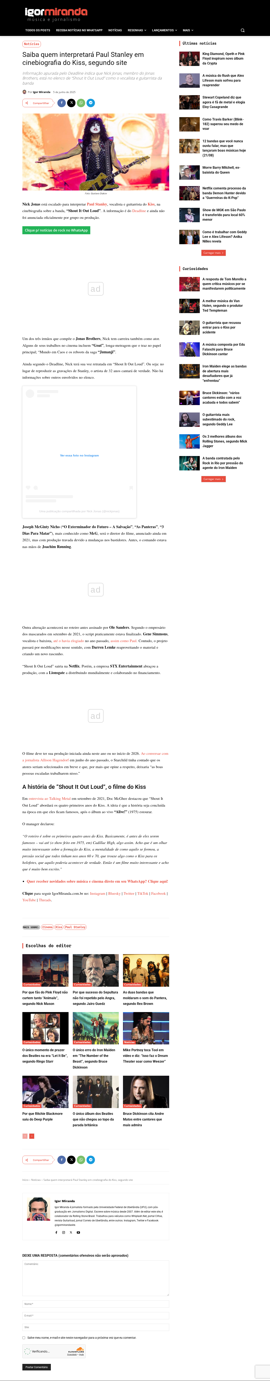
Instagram (97, 893)
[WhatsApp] (81, 103)
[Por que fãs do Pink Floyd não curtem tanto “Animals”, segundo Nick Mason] (45, 970)
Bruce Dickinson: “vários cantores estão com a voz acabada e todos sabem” (221, 397)
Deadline (139, 210)
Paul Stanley (97, 204)
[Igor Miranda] (25, 92)
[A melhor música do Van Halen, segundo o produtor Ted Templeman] (189, 306)
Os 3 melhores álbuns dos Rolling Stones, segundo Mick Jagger (224, 441)
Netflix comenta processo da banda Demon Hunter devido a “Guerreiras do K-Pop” (224, 193)
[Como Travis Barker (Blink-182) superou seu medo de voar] (189, 124)
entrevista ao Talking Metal (50, 798)
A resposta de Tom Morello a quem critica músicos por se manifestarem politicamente (224, 284)
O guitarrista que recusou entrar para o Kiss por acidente (221, 327)
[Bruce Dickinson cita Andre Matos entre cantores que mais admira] (146, 1092)
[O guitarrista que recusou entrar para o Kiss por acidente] (189, 328)
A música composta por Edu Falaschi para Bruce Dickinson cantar (223, 349)
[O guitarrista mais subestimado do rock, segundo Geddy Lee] (189, 419)
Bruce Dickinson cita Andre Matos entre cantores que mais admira (143, 1119)
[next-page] (31, 1136)
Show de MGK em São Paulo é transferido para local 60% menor (224, 215)
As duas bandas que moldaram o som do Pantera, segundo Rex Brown (145, 998)
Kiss (151, 204)
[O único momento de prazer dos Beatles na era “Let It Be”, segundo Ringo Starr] (45, 1028)
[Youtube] (78, 1231)
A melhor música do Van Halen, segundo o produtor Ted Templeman (222, 305)
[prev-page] (25, 1136)
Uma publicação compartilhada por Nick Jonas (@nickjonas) (79, 511)
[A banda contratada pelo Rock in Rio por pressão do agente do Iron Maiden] (189, 463)
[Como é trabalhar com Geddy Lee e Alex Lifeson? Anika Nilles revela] (189, 237)
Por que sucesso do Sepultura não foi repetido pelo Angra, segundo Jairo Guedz (95, 998)
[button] (243, 30)
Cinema (47, 927)
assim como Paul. (124, 640)
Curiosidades (32, 984)
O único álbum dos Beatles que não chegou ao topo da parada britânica (93, 1119)
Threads (45, 899)
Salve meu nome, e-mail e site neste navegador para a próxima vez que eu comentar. (81, 1337)
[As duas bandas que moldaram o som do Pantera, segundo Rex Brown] (146, 970)
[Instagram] (63, 1231)
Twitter (129, 893)
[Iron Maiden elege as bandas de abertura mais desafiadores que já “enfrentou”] (189, 371)
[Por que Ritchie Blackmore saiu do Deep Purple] (45, 1092)
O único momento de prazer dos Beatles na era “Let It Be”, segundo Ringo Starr (45, 1055)
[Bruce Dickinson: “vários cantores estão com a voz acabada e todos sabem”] (189, 398)
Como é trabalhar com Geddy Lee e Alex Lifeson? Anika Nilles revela (224, 237)
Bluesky (114, 893)
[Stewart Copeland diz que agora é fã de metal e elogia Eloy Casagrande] (189, 102)
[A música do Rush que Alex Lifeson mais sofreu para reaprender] (189, 80)
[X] (71, 103)
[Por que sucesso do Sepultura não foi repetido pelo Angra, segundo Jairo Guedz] (96, 970)
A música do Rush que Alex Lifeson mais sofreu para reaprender (223, 80)
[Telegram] (90, 103)
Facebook (158, 893)
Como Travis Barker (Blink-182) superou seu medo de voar (223, 124)
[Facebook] (61, 103)
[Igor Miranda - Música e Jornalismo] (56, 14)
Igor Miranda (41, 92)
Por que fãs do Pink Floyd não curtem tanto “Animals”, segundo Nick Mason (45, 998)
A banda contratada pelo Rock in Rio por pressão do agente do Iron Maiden (222, 463)
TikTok (142, 893)
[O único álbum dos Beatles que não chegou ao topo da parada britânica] (96, 1092)
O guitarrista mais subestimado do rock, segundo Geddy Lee (218, 419)
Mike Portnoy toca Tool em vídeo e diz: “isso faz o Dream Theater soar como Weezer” (145, 1055)
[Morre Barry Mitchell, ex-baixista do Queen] (189, 172)
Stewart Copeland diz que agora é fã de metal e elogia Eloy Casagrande (223, 102)
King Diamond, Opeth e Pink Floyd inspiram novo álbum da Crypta (223, 58)
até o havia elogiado (68, 640)
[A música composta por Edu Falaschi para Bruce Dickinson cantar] (189, 349)
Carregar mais (212, 253)
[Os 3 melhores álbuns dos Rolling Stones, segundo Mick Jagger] (189, 441)
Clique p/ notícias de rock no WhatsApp (56, 230)
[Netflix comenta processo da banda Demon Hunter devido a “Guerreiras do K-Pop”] (189, 193)
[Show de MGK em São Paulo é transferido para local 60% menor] (189, 215)
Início (25, 1180)
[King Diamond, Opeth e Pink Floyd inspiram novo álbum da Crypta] (189, 59)
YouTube (29, 899)
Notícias (31, 44)
